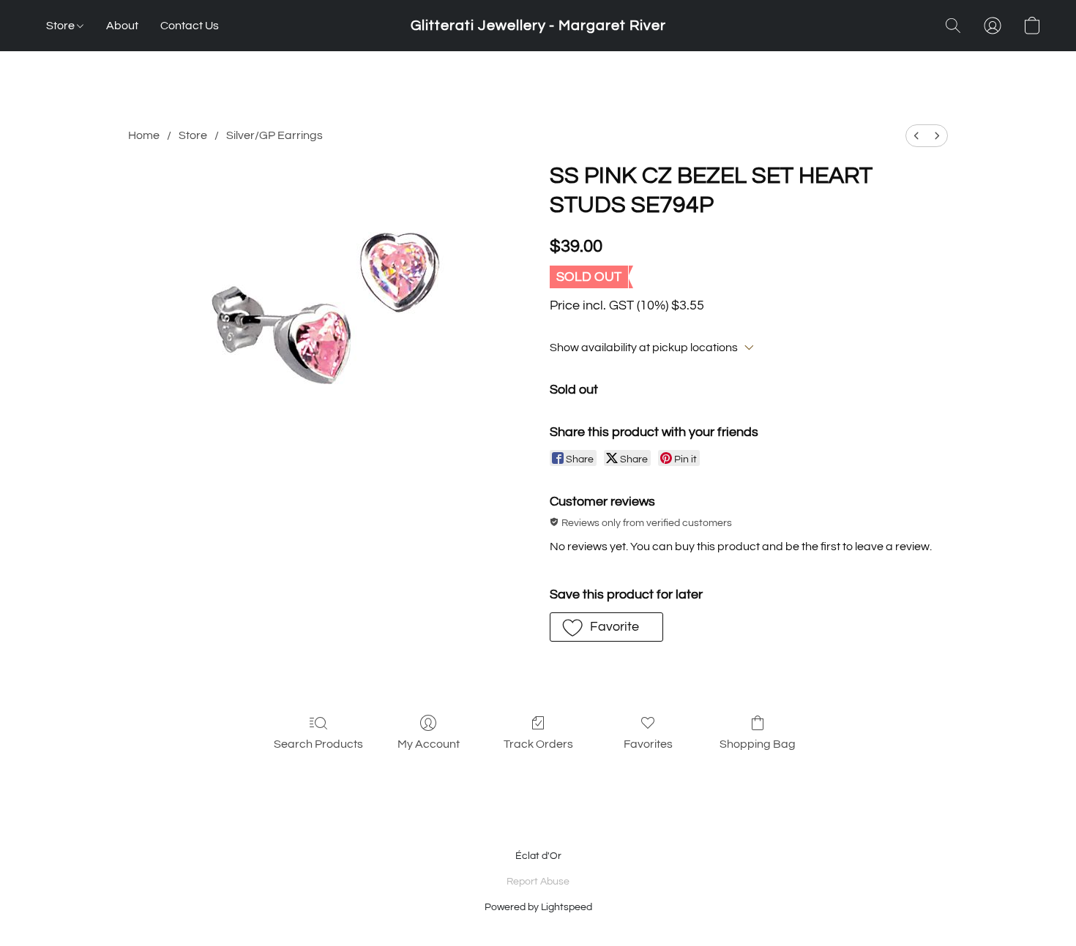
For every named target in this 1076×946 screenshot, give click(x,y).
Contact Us (189, 25)
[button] (538, 25)
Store (61, 25)
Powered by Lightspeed (538, 907)
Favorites (648, 744)
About (122, 25)
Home (144, 135)
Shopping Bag (758, 744)
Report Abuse (538, 881)
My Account (428, 744)
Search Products (318, 744)
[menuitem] (916, 135)
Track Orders (538, 744)
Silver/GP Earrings (274, 135)
